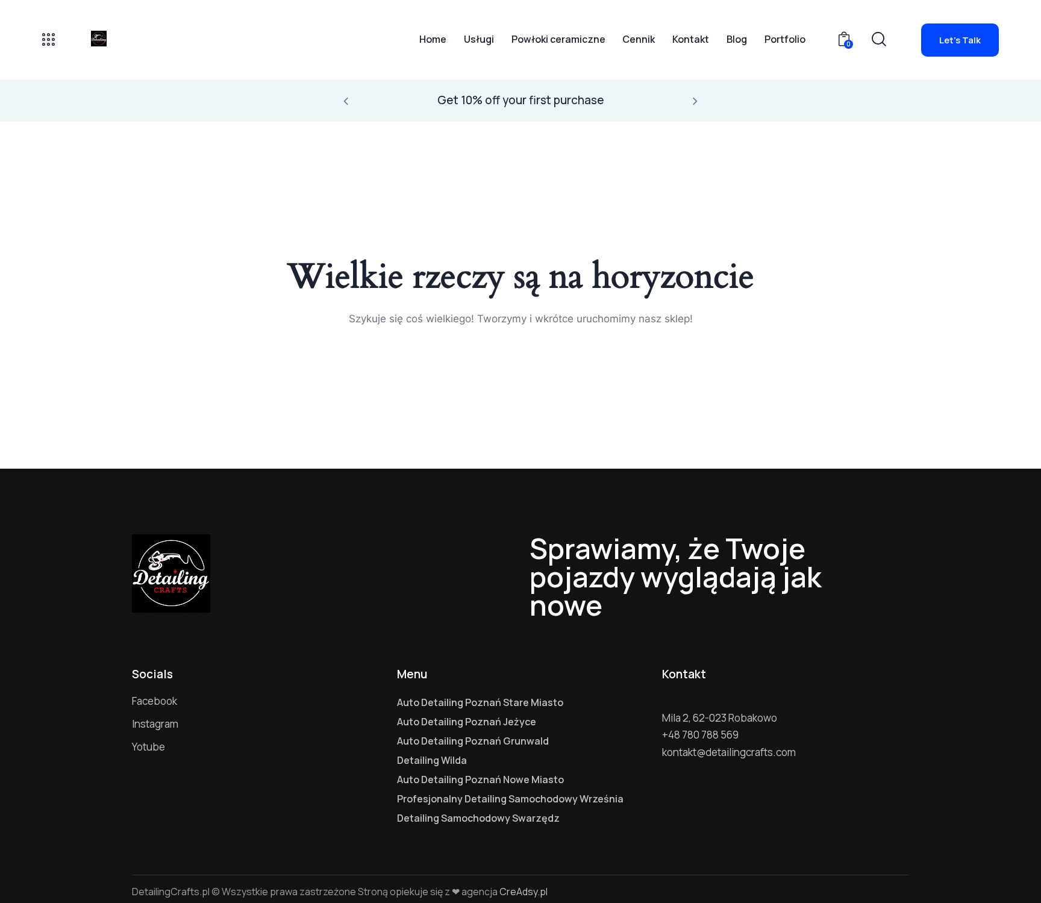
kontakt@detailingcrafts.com (729, 752)
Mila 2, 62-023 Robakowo (719, 718)
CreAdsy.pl (523, 891)
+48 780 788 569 (700, 735)
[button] (346, 101)
